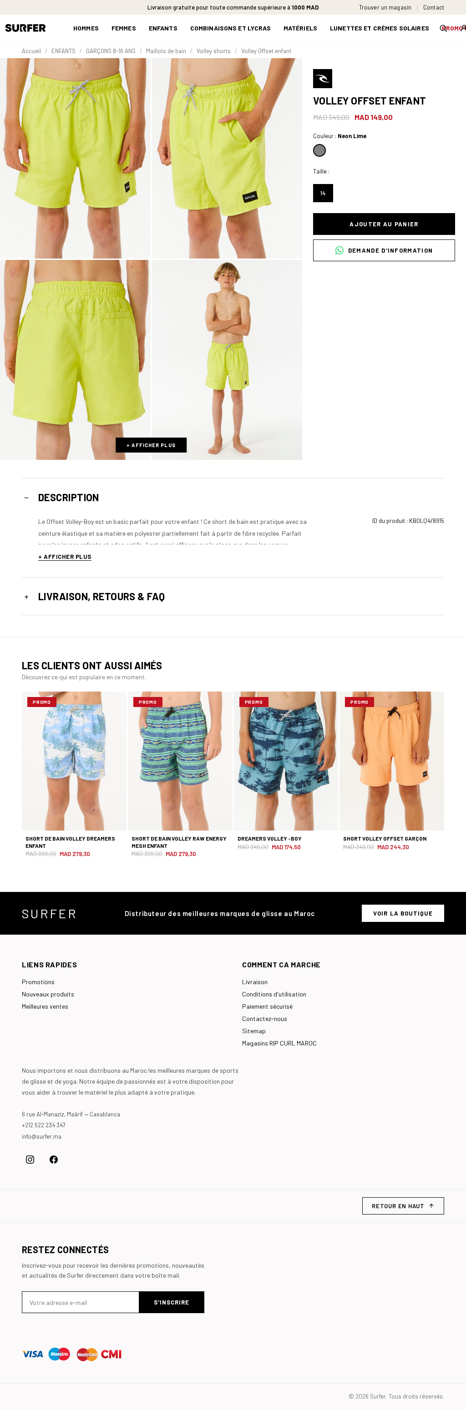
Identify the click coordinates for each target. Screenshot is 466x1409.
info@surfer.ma (41, 1136)
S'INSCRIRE (171, 1302)
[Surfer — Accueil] (32, 28)
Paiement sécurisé (267, 1006)
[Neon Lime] (319, 150)
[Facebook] (54, 1159)
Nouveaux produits (48, 994)
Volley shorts (214, 51)
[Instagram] (30, 1159)
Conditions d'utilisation (274, 994)
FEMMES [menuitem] (123, 28)
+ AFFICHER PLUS (151, 445)
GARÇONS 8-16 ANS (111, 51)
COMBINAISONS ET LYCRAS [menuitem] (230, 28)
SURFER (49, 913)
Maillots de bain (166, 51)
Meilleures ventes (45, 1006)
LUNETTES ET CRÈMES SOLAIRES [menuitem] (379, 28)
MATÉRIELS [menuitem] (300, 28)
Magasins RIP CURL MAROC (279, 1043)
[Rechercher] (443, 28)
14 (323, 193)
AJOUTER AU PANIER (384, 224)
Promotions (38, 982)
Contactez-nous (264, 1018)
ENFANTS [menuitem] (163, 28)
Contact (433, 7)
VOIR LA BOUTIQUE (403, 913)
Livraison (255, 982)
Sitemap (254, 1031)
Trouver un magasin (385, 7)
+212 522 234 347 (44, 1125)
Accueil (31, 51)
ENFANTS (63, 51)
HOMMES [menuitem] (86, 28)
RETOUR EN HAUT (398, 1206)
